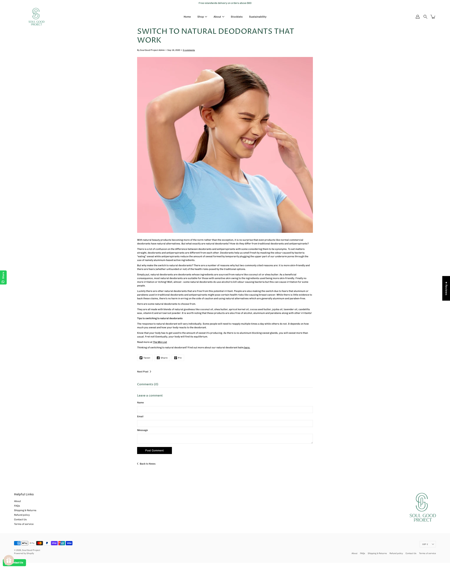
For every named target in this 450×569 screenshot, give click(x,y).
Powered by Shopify (24, 553)
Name (140, 402)
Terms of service (24, 524)
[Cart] (433, 17)
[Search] (425, 17)
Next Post (142, 371)
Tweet (146, 358)
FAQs (17, 505)
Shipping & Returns (25, 510)
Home (187, 16)
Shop (200, 16)
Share (164, 358)
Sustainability (257, 16)
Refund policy (22, 514)
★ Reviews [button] (446, 288)
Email (140, 416)
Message (142, 430)
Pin (180, 358)
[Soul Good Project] (36, 16)
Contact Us (20, 519)
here (247, 347)
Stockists (237, 16)
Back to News (148, 463)
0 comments (189, 50)
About (217, 16)
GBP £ (425, 544)
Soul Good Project (31, 550)
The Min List (160, 342)
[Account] (417, 17)
